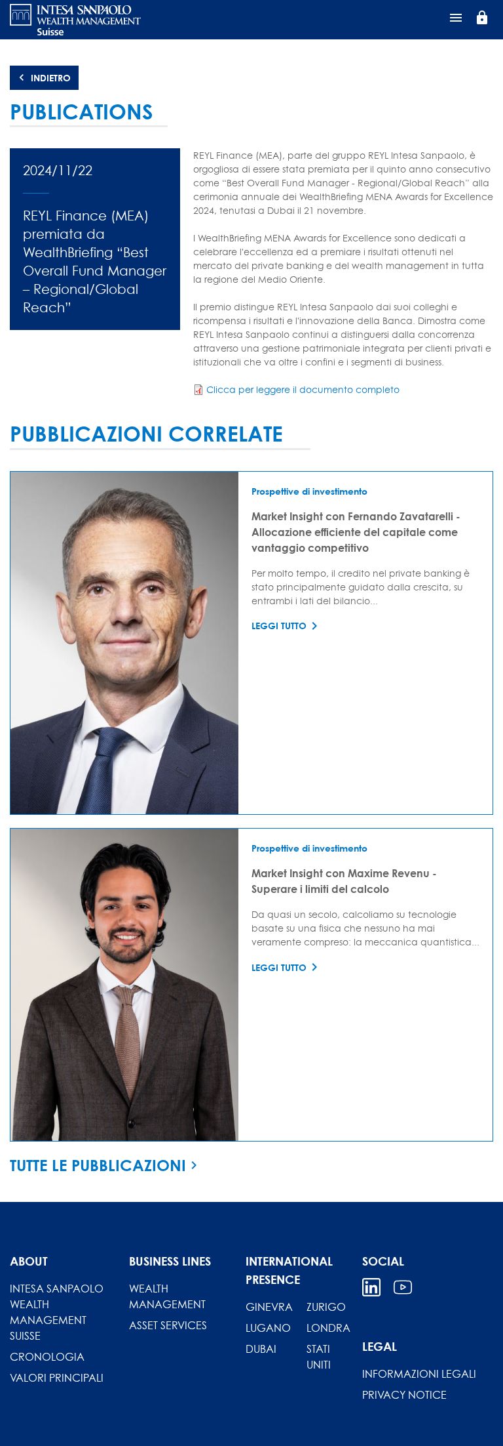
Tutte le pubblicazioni (98, 1165)
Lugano (268, 1327)
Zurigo (326, 1306)
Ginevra (269, 1306)
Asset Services (168, 1325)
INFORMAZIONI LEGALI (419, 1373)
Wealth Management (167, 1296)
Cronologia (47, 1356)
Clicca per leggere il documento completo (303, 389)
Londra (328, 1327)
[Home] (75, 19)
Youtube (403, 1287)
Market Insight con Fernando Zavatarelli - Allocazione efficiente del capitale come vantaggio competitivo (356, 532)
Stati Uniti (319, 1356)
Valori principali (56, 1377)
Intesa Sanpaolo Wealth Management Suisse (56, 1312)
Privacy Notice (404, 1394)
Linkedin (371, 1287)
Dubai (261, 1348)
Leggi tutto (279, 625)
